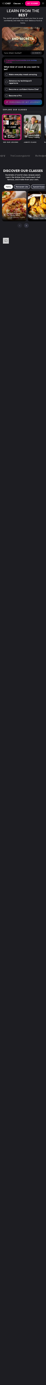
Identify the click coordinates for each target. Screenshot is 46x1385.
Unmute (37, 53)
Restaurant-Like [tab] (22, 187)
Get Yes (32, 3)
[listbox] (23, 206)
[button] (11, 127)
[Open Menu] (43, 3)
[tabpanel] (23, 209)
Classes (17, 3)
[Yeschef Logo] (6, 3)
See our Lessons (10, 142)
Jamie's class (30, 142)
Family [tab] (8, 187)
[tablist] (23, 187)
